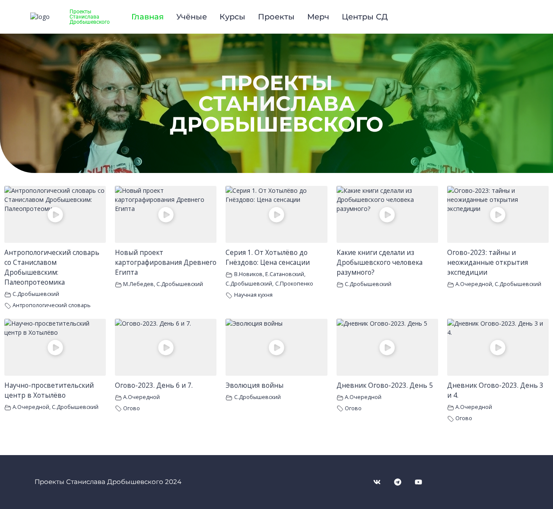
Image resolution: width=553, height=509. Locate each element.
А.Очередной (473, 284)
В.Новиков (248, 274)
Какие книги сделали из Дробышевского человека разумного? (380, 262)
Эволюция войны (254, 385)
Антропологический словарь (52, 305)
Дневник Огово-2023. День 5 (385, 385)
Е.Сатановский (284, 274)
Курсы (232, 17)
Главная (147, 17)
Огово (131, 408)
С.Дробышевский (36, 294)
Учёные (191, 17)
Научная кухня (253, 294)
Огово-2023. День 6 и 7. (154, 385)
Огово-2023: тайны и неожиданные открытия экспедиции (487, 262)
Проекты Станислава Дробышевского (90, 17)
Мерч (318, 17)
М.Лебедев (138, 284)
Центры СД (365, 17)
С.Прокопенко (294, 283)
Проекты (276, 17)
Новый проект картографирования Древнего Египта (165, 262)
